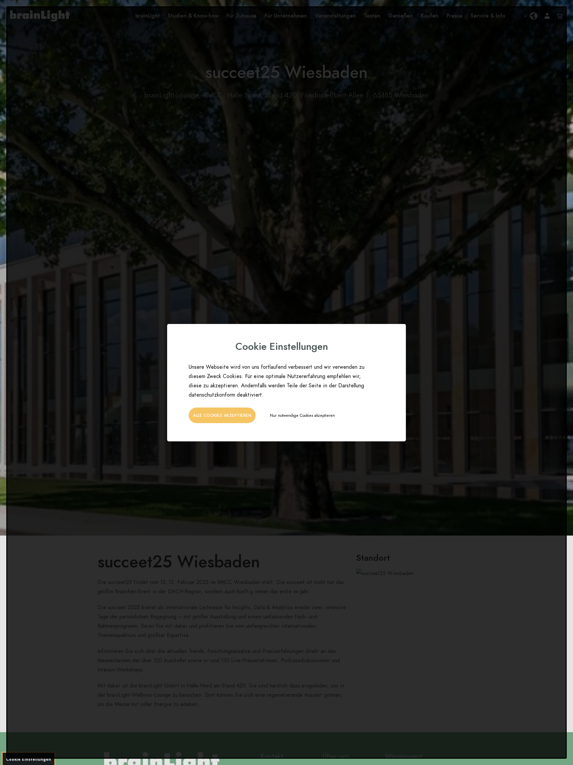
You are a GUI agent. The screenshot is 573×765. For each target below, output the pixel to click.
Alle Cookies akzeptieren (222, 415)
